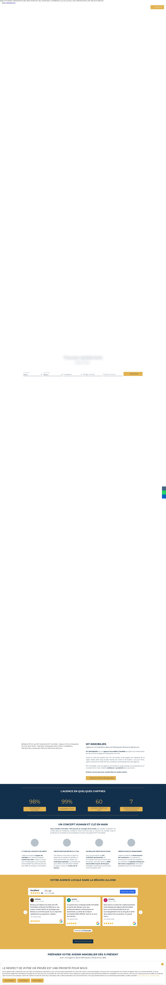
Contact (106, 7)
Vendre (83, 7)
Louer (77, 7)
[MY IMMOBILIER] (12, 7)
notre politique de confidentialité (148, 975)
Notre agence (97, 7)
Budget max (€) (88, 374)
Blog (89, 7)
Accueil (64, 7)
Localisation (67, 374)
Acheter (71, 7)
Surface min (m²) (109, 374)
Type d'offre (26, 372)
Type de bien (46, 372)
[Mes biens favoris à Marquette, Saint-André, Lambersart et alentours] (148, 7)
